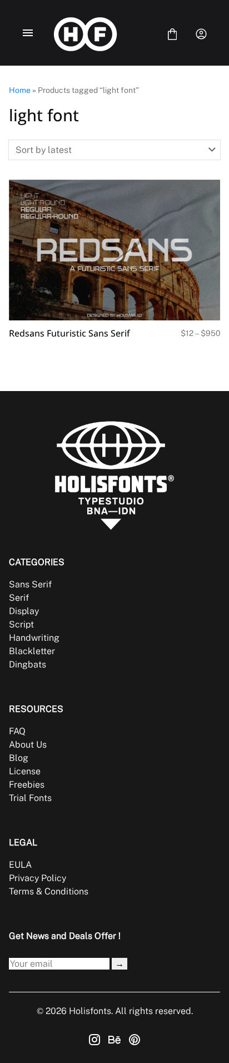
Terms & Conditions (48, 891)
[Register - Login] (201, 34)
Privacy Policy (37, 878)
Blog (18, 758)
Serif (19, 597)
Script (21, 624)
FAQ (17, 731)
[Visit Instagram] (94, 1040)
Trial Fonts (30, 798)
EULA (20, 864)
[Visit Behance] (114, 1040)
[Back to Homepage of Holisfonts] (100, 34)
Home (20, 90)
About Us (28, 744)
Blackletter (32, 651)
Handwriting (34, 637)
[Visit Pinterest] (135, 1040)
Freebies (26, 784)
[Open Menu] (28, 34)
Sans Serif (30, 584)
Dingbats (27, 664)
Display (24, 611)
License (25, 771)
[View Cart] (172, 34)
